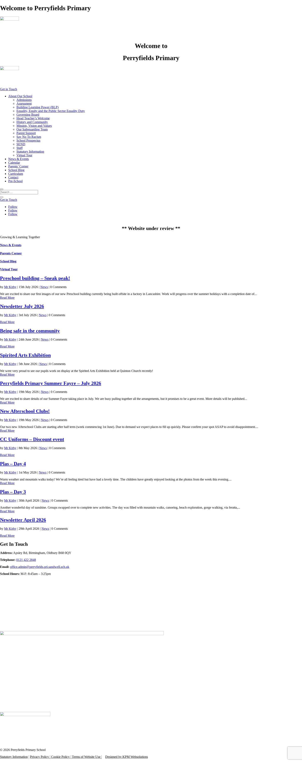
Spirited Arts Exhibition (25, 355)
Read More (7, 297)
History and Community (32, 122)
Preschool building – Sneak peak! (35, 278)
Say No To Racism (28, 136)
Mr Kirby (10, 287)
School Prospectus (28, 140)
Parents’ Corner (18, 166)
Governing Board (27, 114)
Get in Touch (8, 89)
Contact (13, 177)
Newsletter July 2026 (22, 306)
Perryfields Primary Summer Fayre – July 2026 (50, 383)
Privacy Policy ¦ (40, 757)
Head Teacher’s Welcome (33, 118)
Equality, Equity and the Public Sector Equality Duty (50, 111)
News (44, 287)
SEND (20, 144)
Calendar (14, 162)
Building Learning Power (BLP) (37, 107)
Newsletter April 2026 (23, 520)
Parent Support (26, 133)
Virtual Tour (24, 155)
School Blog (16, 170)
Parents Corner (11, 253)
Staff (19, 148)
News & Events (18, 159)
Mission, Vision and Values (34, 125)
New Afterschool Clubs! (25, 411)
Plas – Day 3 (13, 491)
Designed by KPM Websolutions (126, 757)
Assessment (24, 103)
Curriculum (15, 173)
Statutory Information (30, 151)
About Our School (20, 96)
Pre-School (15, 181)
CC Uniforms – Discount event (32, 439)
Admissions (24, 100)
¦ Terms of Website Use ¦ (86, 757)
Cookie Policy (60, 757)
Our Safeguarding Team (32, 129)
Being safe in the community (30, 330)
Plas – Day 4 (13, 463)
